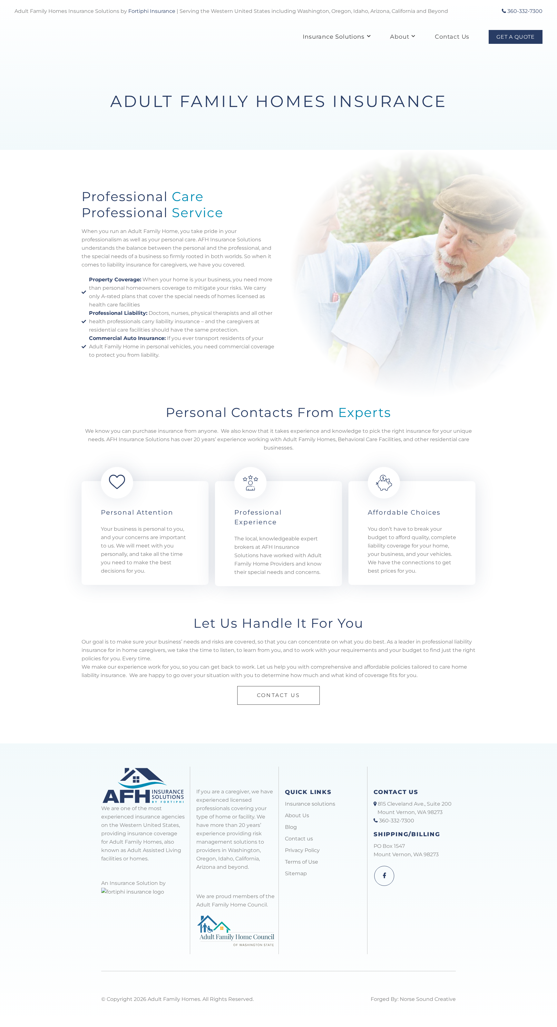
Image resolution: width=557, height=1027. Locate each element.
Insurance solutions (310, 804)
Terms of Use (301, 862)
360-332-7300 (524, 11)
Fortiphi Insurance (151, 11)
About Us (297, 815)
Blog (291, 827)
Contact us (299, 839)
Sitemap (296, 873)
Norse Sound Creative (428, 999)
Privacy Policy (302, 850)
